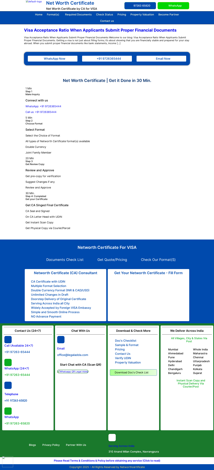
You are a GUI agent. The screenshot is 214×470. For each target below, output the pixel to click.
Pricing (121, 14)
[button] (54, 14)
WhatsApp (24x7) (16, 368)
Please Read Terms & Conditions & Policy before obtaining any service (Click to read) (107, 460)
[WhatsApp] (8, 411)
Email (61, 348)
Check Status (104, 14)
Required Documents (78, 14)
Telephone (11, 394)
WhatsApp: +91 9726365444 (43, 106)
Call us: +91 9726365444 (40, 111)
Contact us (107, 20)
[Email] (60, 339)
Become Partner (168, 14)
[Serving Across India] (112, 437)
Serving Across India (121, 445)
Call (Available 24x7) (18, 345)
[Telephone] (8, 385)
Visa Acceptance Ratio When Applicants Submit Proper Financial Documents (100, 30)
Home (39, 14)
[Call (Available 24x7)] (8, 339)
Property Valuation (142, 14)
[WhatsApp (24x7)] (8, 362)
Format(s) (53, 14)
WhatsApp (11, 417)
